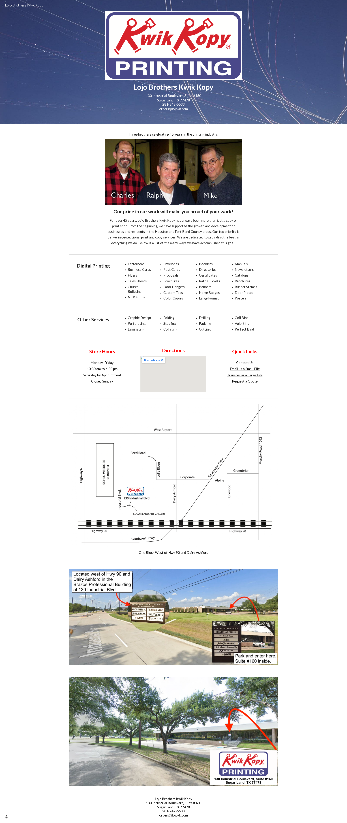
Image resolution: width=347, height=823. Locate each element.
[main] (173, 96)
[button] (6, 816)
